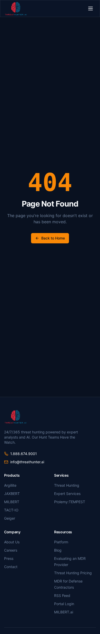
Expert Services (67, 493)
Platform (61, 542)
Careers (10, 550)
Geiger (9, 518)
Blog (58, 550)
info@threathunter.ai (27, 462)
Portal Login (64, 604)
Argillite (10, 485)
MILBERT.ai (63, 612)
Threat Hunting (66, 485)
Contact (10, 566)
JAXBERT (12, 493)
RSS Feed (62, 595)
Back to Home (53, 238)
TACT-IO (11, 510)
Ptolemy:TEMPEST (69, 502)
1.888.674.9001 (23, 453)
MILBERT (11, 502)
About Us (11, 542)
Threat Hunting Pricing (73, 573)
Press (8, 558)
